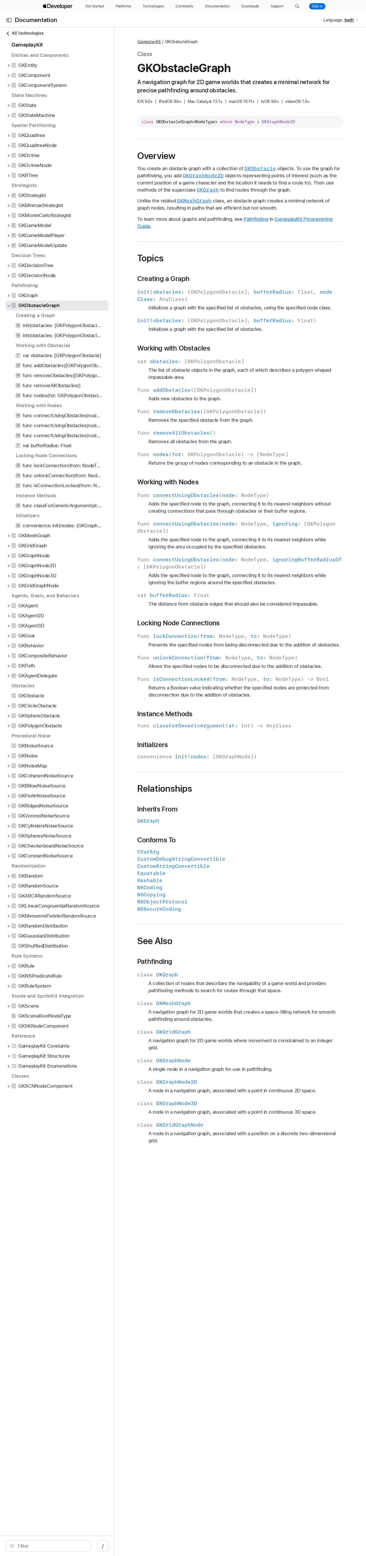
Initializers (152, 745)
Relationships (164, 788)
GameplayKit (149, 41)
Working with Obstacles (173, 348)
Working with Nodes (168, 482)
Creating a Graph (163, 279)
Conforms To (156, 840)
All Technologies (27, 33)
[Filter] (51, 1546)
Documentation (36, 20)
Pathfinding (256, 219)
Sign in (317, 6)
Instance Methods (164, 714)
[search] (48, 1546)
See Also (154, 941)
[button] (297, 6)
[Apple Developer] (58, 6)
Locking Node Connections (178, 623)
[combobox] (51, 1546)
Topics (150, 258)
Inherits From (157, 809)
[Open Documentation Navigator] (9, 20)
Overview (156, 156)
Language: (333, 20)
